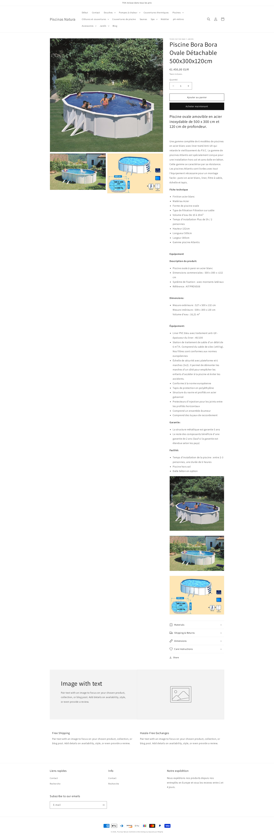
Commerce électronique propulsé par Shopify (146, 832)
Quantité (173, 79)
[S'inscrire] (103, 805)
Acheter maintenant (197, 106)
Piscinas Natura (123, 832)
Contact (54, 778)
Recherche (55, 783)
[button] (109, 12)
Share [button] (176, 657)
